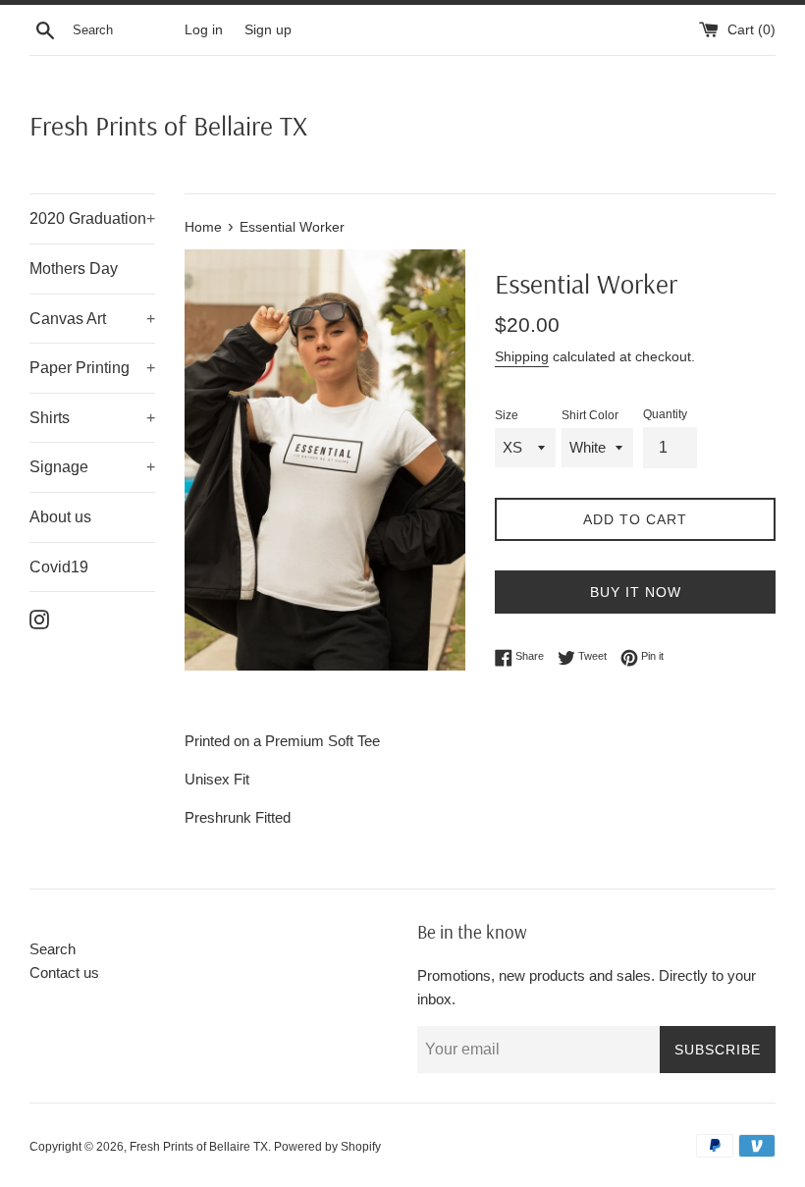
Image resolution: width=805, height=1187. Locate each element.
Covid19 (58, 567)
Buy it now (635, 592)
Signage (92, 467)
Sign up (268, 30)
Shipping (522, 356)
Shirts (92, 417)
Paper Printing (92, 367)
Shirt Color (590, 415)
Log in (204, 30)
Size (506, 415)
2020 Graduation (92, 218)
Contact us (64, 972)
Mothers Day (73, 268)
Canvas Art (92, 318)
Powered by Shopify (327, 1147)
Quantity (665, 414)
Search (52, 949)
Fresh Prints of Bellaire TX (168, 125)
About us (60, 517)
